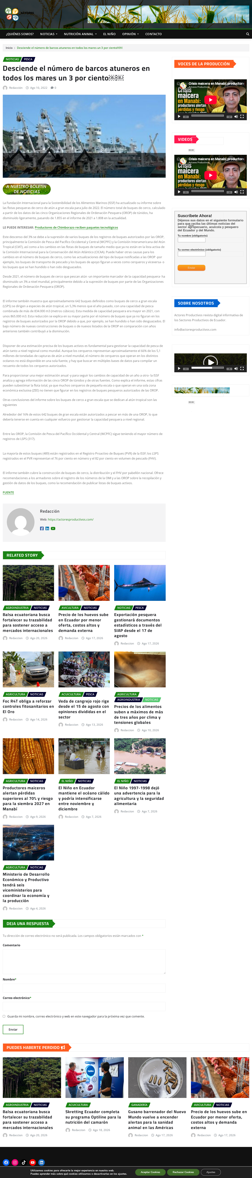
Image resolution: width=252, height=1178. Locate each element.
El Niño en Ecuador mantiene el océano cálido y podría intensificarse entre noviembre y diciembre (84, 798)
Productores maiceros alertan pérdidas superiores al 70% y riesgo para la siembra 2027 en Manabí (28, 798)
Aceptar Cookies (150, 1172)
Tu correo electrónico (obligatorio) (199, 249)
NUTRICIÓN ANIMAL (79, 34)
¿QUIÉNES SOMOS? (20, 34)
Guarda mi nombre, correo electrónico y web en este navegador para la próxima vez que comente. (76, 1016)
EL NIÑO (109, 34)
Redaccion (16, 638)
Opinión (129, 34)
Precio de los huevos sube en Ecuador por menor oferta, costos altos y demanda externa (83, 622)
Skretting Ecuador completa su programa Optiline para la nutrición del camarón (93, 1117)
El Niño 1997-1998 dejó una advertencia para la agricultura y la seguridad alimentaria (139, 796)
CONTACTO (153, 34)
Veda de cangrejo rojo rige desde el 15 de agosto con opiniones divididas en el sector (83, 709)
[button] (210, 362)
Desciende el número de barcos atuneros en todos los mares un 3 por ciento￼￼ (69, 48)
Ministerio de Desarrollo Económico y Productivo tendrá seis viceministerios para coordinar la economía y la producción (26, 887)
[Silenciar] (236, 116)
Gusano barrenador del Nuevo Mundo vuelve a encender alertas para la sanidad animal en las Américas (157, 1119)
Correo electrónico (17, 998)
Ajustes (210, 1172)
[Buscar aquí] (247, 34)
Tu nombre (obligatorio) (193, 235)
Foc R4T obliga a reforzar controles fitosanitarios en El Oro (28, 706)
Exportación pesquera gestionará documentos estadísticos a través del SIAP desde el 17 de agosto (138, 625)
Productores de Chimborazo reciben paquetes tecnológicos (76, 227)
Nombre (9, 979)
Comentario (11, 945)
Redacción (16, 88)
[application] (210, 99)
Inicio (9, 48)
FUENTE (8, 492)
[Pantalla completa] (242, 116)
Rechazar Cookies (183, 1172)
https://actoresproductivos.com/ (71, 519)
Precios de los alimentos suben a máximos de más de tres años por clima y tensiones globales (138, 714)
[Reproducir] (179, 116)
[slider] (207, 368)
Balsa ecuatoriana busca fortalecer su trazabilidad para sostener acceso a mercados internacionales (28, 622)
